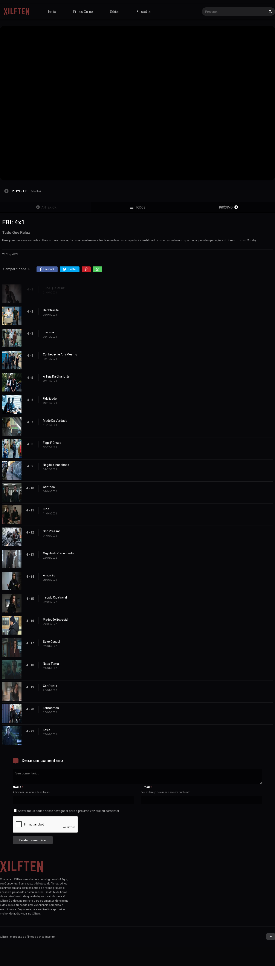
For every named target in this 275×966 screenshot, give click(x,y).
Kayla (46, 730)
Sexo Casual (51, 641)
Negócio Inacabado (56, 465)
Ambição (49, 575)
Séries (114, 12)
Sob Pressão (52, 531)
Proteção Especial (55, 619)
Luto (46, 509)
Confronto (50, 686)
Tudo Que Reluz (54, 288)
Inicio (52, 12)
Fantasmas (51, 708)
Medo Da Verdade (55, 420)
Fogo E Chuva (52, 442)
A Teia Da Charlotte (56, 376)
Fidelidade (50, 398)
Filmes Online (83, 12)
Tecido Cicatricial (55, 597)
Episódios (144, 12)
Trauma (48, 332)
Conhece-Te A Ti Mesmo (60, 354)
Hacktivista (51, 310)
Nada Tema (51, 663)
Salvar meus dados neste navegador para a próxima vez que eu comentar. (69, 811)
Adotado (49, 487)
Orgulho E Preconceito (58, 553)
